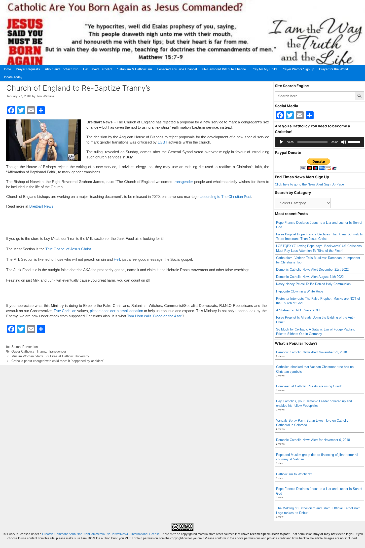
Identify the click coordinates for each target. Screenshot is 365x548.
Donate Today (12, 77)
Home (6, 69)
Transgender (57, 351)
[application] (319, 142)
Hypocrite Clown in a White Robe (299, 291)
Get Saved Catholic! (97, 69)
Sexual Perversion (24, 347)
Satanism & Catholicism (134, 69)
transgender (183, 182)
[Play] (281, 142)
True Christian (65, 311)
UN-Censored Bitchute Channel (224, 69)
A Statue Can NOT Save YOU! (298, 310)
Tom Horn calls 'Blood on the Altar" (155, 316)
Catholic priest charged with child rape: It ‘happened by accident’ (57, 361)
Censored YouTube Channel (177, 69)
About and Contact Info (61, 69)
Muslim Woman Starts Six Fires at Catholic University (50, 356)
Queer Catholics (23, 351)
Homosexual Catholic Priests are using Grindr (309, 386)
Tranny (41, 351)
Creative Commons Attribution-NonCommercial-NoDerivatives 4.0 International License (101, 534)
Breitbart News (41, 206)
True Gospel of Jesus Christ (68, 249)
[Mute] (343, 142)
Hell (117, 259)
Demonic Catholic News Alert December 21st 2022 (312, 269)
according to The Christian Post (225, 196)
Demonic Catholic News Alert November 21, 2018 (311, 352)
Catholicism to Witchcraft (294, 474)
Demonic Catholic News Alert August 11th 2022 (310, 277)
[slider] (355, 141)
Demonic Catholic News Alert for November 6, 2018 (313, 440)
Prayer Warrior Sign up (298, 69)
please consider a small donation (116, 311)
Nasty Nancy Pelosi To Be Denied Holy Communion (313, 284)
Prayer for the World (333, 69)
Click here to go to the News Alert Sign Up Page (309, 184)
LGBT (162, 142)
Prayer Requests (28, 69)
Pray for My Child (264, 69)
